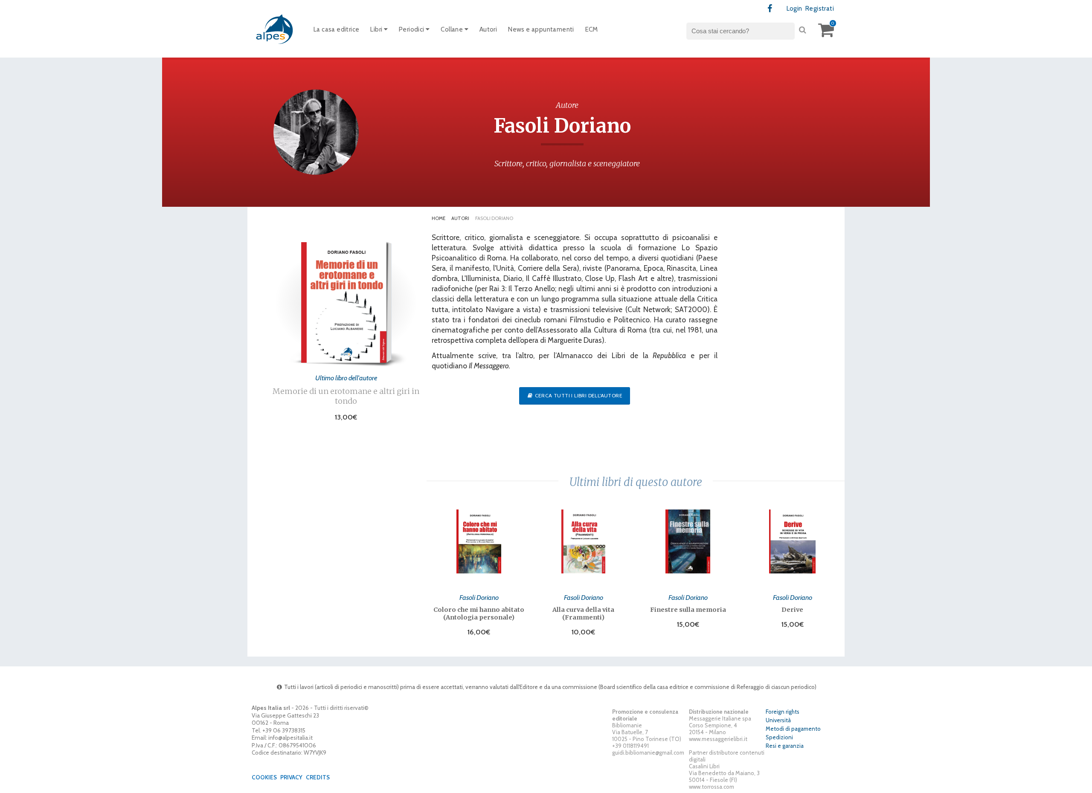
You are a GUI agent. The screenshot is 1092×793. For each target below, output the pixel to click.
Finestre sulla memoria (688, 610)
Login (794, 8)
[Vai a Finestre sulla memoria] (688, 541)
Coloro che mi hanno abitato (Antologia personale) (478, 613)
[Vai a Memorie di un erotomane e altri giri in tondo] (343, 360)
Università (778, 720)
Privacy (291, 777)
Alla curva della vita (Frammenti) (583, 613)
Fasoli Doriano (479, 597)
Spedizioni (779, 737)
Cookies (264, 777)
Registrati (819, 8)
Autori (488, 29)
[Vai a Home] (275, 29)
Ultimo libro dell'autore (346, 377)
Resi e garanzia (785, 745)
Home (438, 218)
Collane (452, 29)
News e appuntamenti (541, 29)
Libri (376, 29)
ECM (591, 29)
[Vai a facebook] (770, 8)
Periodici (412, 29)
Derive (792, 610)
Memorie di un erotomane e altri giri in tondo (346, 396)
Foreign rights (782, 711)
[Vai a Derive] (792, 541)
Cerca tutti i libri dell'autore (577, 395)
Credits (318, 777)
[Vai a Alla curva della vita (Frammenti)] (583, 541)
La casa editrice (336, 29)
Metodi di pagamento (793, 728)
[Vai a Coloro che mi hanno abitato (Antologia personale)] (478, 541)
